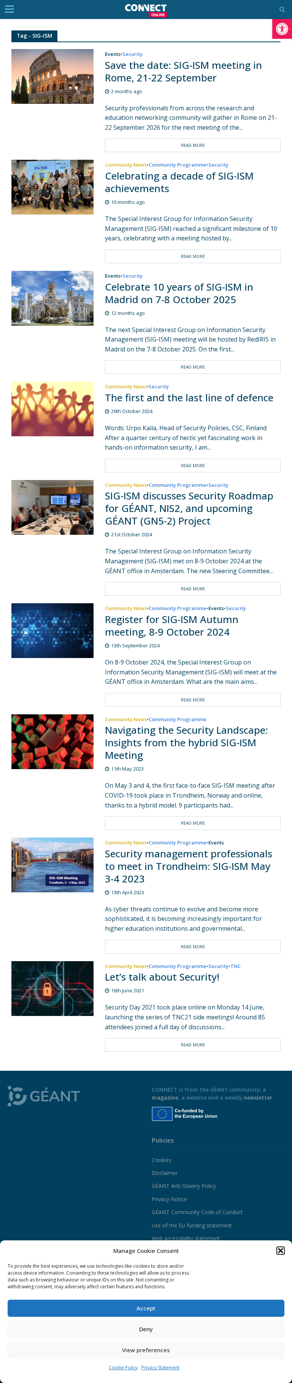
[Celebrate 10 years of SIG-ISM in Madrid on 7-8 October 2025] (52, 297)
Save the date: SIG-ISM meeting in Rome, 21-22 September (183, 71)
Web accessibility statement (186, 1238)
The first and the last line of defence (189, 397)
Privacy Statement (160, 1367)
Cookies (161, 1160)
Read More (193, 145)
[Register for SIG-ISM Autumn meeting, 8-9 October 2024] (52, 630)
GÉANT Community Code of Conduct (197, 1212)
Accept (146, 1308)
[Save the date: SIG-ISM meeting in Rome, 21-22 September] (52, 76)
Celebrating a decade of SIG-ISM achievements (179, 182)
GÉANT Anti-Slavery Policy (184, 1185)
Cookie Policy (123, 1367)
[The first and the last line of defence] (52, 408)
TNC (235, 967)
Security (132, 54)
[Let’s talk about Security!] (52, 988)
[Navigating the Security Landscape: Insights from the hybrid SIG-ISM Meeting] (52, 741)
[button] (282, 29)
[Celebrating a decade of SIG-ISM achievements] (52, 187)
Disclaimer (165, 1172)
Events (113, 54)
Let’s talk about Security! (162, 977)
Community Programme (177, 165)
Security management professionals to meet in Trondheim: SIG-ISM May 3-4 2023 (188, 866)
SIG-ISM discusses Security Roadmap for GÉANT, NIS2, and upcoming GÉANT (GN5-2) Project (189, 508)
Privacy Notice (169, 1199)
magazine (165, 1097)
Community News (126, 165)
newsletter (258, 1097)
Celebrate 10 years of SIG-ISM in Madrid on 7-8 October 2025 (179, 293)
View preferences (146, 1350)
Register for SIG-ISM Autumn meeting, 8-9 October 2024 (171, 625)
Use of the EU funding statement (192, 1225)
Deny (146, 1329)
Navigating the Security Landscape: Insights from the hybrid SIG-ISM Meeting (186, 742)
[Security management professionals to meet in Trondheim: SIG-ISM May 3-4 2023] (52, 864)
